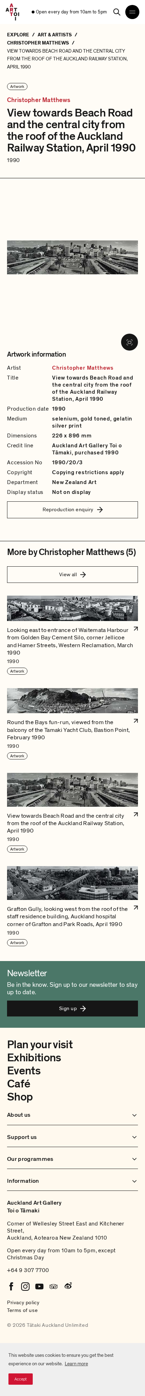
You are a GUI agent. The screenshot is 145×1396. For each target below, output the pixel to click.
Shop (20, 1097)
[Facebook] (11, 1286)
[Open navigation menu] (132, 12)
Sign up (68, 1008)
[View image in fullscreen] (129, 342)
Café (18, 1084)
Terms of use (22, 1310)
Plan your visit (39, 1044)
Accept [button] (20, 1379)
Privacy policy (23, 1302)
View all (68, 574)
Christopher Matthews (39, 100)
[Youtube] (39, 1286)
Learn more (76, 1363)
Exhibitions (34, 1058)
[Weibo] (67, 1286)
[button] (72, 635)
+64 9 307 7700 (28, 1270)
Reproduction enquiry (68, 509)
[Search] (117, 12)
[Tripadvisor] (53, 1286)
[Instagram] (25, 1286)
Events (23, 1071)
